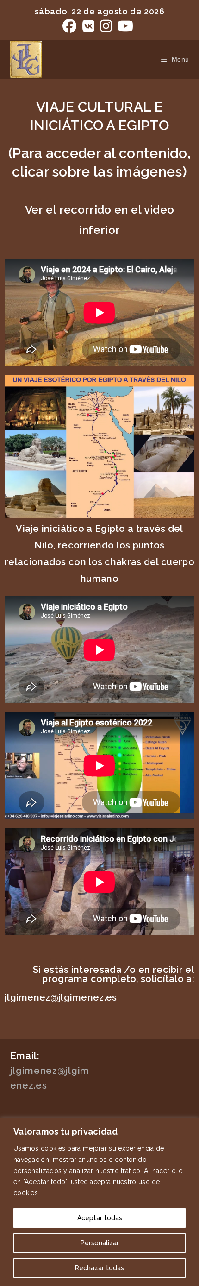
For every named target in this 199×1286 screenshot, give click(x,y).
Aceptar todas (99, 1218)
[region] (99, 1202)
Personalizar (100, 1243)
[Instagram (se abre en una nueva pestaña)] (106, 26)
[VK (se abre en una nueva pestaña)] (88, 26)
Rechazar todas (99, 1268)
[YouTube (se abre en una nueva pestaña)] (125, 26)
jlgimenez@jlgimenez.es (61, 997)
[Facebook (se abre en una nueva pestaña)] (70, 26)
